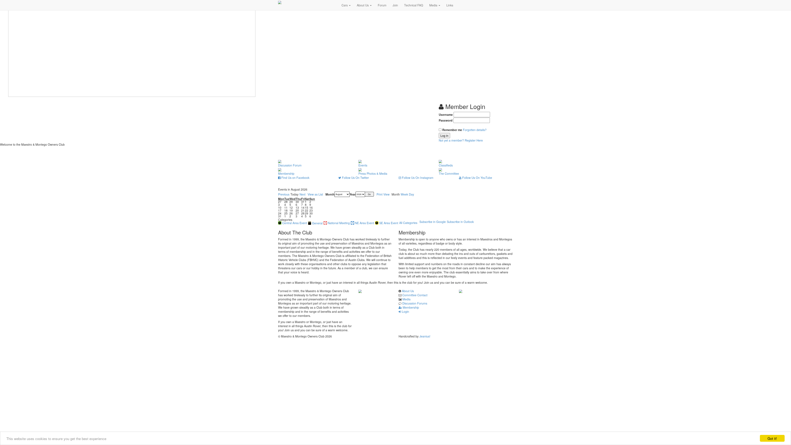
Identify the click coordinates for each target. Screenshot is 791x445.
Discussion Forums (414, 303)
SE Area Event (388, 223)
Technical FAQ (413, 5)
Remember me (452, 130)
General (317, 223)
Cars (345, 5)
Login (405, 311)
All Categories (408, 222)
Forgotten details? (475, 130)
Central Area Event (294, 223)
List (315, 194)
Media (433, 5)
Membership (410, 307)
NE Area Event (364, 223)
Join (395, 5)
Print (383, 194)
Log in (444, 136)
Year (353, 194)
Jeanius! (424, 336)
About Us (363, 5)
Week (404, 194)
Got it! (772, 438)
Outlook (460, 221)
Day (411, 194)
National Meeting (339, 223)
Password (446, 120)
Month (330, 194)
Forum (382, 5)
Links (449, 5)
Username (446, 114)
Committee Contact (414, 295)
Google (432, 221)
